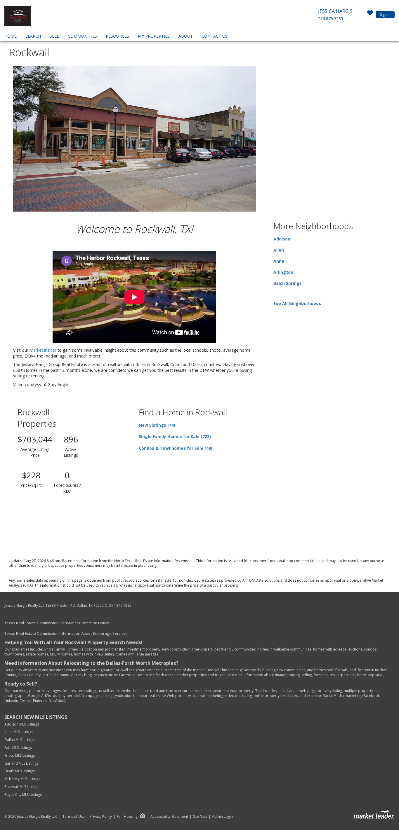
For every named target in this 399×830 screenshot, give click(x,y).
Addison (281, 239)
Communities (82, 36)
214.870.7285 (330, 18)
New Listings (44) (157, 425)
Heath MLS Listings (20, 770)
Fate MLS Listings (18, 747)
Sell (54, 36)
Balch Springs (287, 283)
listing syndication (117, 695)
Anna (278, 261)
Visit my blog (81, 674)
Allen (278, 250)
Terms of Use (74, 816)
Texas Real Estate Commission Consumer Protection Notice (56, 622)
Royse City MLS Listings (23, 794)
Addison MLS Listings (21, 724)
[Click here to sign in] (370, 14)
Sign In (385, 14)
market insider (43, 350)
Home (10, 36)
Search (33, 36)
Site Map (200, 816)
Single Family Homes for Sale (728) (175, 436)
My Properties (154, 36)
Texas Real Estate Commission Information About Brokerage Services (66, 633)
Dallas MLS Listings (20, 739)
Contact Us (215, 36)
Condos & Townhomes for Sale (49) (175, 448)
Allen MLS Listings (18, 731)
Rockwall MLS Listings (21, 786)
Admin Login (222, 816)
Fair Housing (127, 816)
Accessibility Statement (169, 816)
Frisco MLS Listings (20, 755)
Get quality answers (20, 669)
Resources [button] (117, 36)
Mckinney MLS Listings (22, 778)
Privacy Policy (101, 816)
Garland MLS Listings (21, 763)
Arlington (283, 272)
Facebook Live (131, 674)
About (185, 36)
